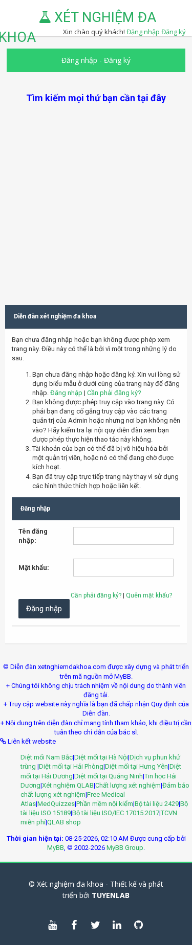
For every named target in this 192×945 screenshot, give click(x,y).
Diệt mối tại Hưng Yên (136, 766)
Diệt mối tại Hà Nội (101, 757)
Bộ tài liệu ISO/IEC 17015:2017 (115, 813)
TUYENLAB (111, 895)
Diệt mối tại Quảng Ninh (108, 776)
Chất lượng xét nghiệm (128, 785)
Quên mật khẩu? (149, 595)
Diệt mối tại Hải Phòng (71, 766)
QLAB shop (64, 822)
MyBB (55, 847)
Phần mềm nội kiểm (104, 804)
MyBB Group (124, 847)
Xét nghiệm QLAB (68, 785)
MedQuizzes (56, 804)
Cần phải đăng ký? (114, 393)
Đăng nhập (79, 60)
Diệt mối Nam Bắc (46, 757)
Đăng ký (173, 31)
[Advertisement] (96, 200)
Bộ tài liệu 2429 (157, 804)
